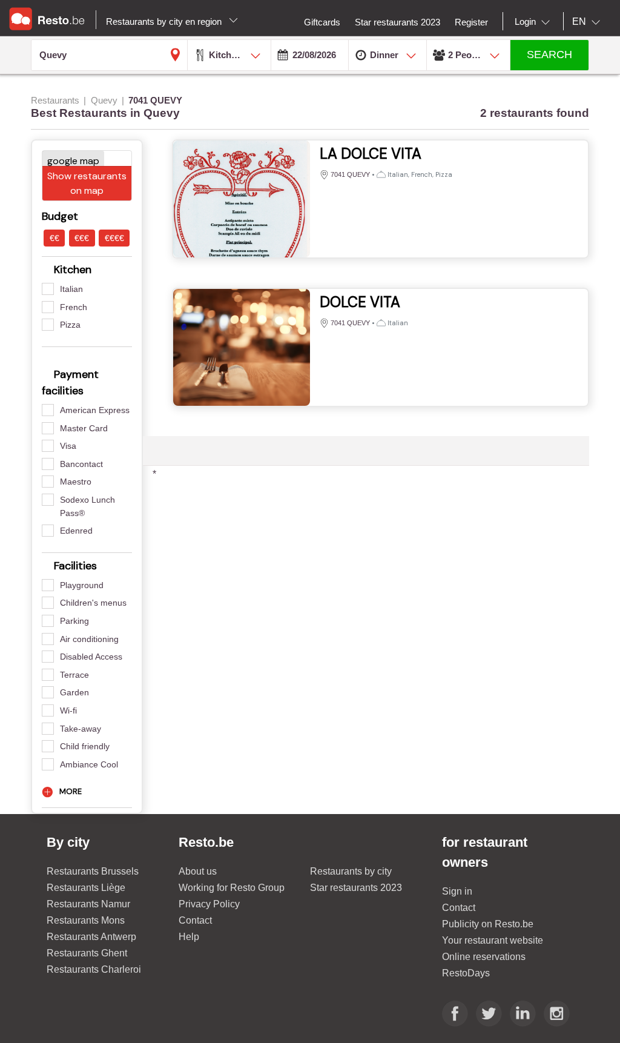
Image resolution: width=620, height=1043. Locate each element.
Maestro (75, 481)
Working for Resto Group (232, 887)
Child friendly (85, 746)
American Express (95, 410)
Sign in (457, 891)
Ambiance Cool (89, 764)
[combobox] (535, 22)
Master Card (84, 428)
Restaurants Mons (86, 920)
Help (189, 937)
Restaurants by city (351, 871)
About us (198, 871)
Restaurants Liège (86, 887)
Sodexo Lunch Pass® (87, 506)
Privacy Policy (209, 904)
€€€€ (114, 238)
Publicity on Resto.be (487, 924)
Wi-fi (68, 710)
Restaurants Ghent (87, 953)
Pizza (70, 324)
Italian (71, 289)
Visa (68, 446)
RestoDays (466, 973)
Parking (74, 621)
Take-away (80, 728)
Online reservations (484, 957)
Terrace (74, 675)
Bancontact (81, 464)
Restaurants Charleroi (94, 969)
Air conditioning (89, 639)
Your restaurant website (492, 940)
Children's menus (93, 603)
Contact (195, 920)
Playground (82, 585)
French (73, 307)
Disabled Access (91, 656)
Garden (74, 692)
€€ (54, 238)
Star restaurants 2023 (356, 887)
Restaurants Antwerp (91, 937)
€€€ (81, 238)
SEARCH (549, 54)
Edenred (76, 530)
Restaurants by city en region (165, 21)
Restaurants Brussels (93, 871)
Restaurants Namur (88, 904)
